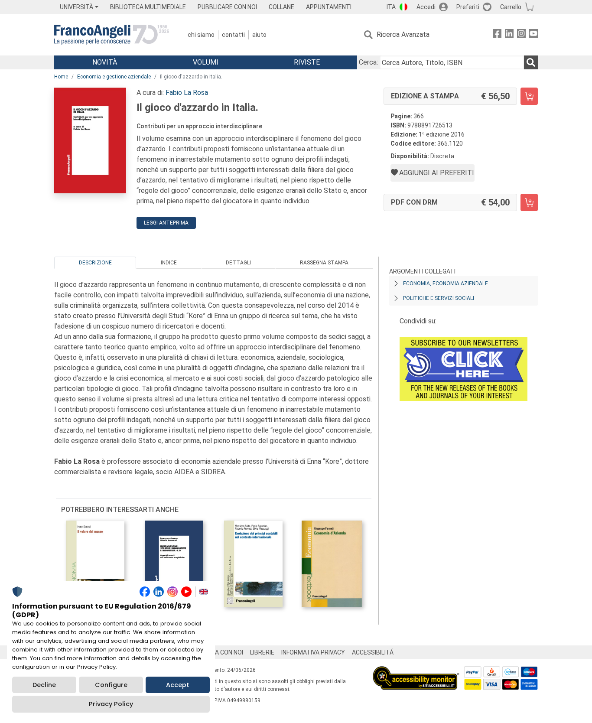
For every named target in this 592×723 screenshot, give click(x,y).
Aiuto (259, 34)
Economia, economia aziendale (445, 283)
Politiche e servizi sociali (438, 298)
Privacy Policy (111, 704)
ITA (391, 6)
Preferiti (467, 6)
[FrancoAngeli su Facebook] (497, 35)
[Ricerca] (531, 62)
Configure (111, 685)
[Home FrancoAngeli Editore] (111, 35)
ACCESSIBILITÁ (373, 652)
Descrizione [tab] (95, 263)
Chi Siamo (201, 34)
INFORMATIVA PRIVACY (313, 652)
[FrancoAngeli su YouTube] (533, 35)
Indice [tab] (169, 263)
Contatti (233, 34)
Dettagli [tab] (238, 263)
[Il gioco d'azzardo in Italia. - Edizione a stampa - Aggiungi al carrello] (529, 96)
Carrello (510, 6)
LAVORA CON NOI (219, 652)
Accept (177, 685)
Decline (44, 685)
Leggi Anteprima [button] (166, 223)
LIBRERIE (262, 652)
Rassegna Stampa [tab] (324, 263)
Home (61, 77)
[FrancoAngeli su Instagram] (521, 35)
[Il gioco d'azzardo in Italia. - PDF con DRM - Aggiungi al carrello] (529, 202)
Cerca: (368, 62)
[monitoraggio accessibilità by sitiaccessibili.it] (416, 671)
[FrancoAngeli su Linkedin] (509, 35)
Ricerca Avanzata (403, 34)
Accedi (426, 6)
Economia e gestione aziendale (114, 77)
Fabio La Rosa (187, 92)
